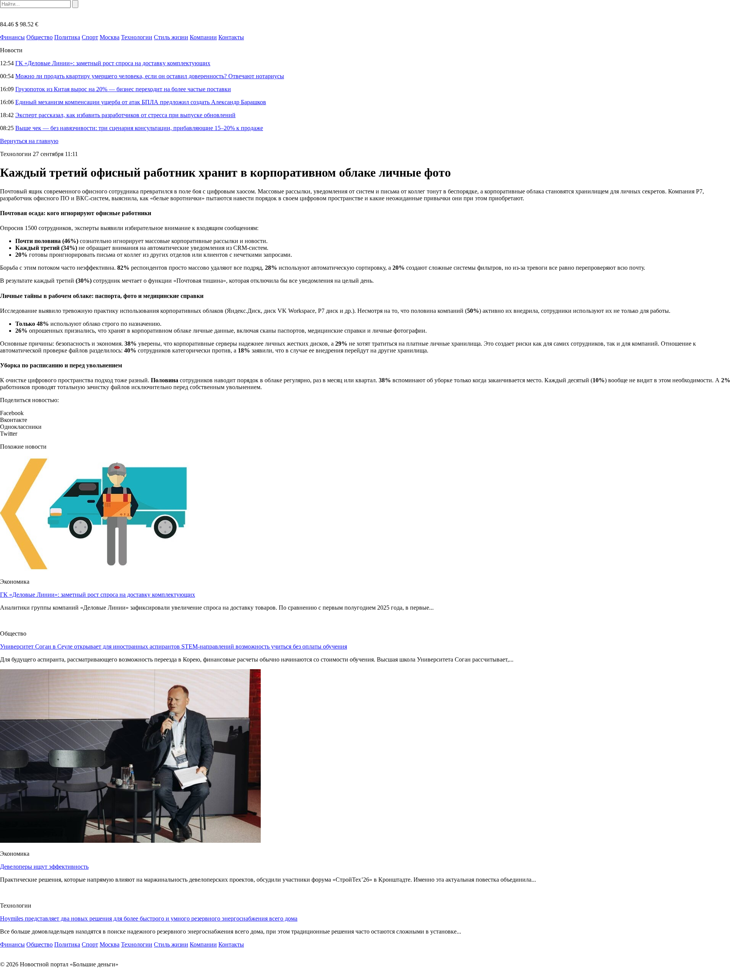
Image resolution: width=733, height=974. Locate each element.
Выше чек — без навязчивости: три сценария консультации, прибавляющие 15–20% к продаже (139, 128)
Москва (109, 37)
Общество (39, 37)
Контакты (231, 37)
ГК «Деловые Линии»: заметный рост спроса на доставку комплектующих (112, 63)
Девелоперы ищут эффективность (44, 866)
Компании (203, 37)
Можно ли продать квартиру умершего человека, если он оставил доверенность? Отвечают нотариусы (149, 76)
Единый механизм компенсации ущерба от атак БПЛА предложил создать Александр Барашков (140, 102)
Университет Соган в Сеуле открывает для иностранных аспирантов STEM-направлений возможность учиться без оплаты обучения (173, 646)
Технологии (136, 37)
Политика (67, 37)
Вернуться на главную (29, 141)
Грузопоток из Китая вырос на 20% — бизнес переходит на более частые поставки (123, 89)
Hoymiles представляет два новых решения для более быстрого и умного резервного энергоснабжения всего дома (148, 918)
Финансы (12, 37)
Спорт (90, 37)
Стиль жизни (171, 37)
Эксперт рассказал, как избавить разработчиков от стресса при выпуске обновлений (125, 115)
